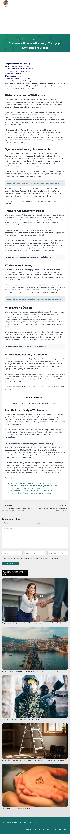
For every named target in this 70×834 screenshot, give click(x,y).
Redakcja (54, 829)
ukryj (29, 64)
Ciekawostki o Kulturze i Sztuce (43, 39)
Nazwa (6, 553)
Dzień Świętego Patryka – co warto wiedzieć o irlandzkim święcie (32, 490)
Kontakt (46, 829)
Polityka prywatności (33, 829)
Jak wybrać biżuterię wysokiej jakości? (16, 808)
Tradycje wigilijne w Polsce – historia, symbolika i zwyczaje (29, 493)
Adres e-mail (31, 553)
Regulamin (63, 829)
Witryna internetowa (55, 553)
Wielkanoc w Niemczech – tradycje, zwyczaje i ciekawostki (29, 483)
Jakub (19, 39)
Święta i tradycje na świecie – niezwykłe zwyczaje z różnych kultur (32, 486)
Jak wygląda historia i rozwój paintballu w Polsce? (20, 719)
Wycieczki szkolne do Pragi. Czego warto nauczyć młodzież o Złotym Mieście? (30, 671)
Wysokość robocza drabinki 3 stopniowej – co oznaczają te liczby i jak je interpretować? (34, 760)
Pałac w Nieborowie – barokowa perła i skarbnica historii (53, 508)
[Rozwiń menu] (66, 3)
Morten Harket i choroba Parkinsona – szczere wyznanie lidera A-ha (16, 508)
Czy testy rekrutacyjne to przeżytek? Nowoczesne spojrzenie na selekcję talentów (32, 623)
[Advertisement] (35, 20)
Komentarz (7, 529)
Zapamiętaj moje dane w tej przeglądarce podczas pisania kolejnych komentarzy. (31, 558)
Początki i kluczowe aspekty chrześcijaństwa (24, 488)
